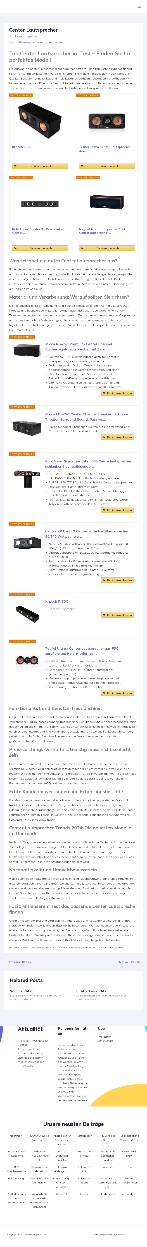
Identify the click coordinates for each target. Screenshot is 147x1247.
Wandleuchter (21, 991)
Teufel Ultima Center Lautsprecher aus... (105, 148)
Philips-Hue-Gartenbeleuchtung (107, 1182)
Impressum (104, 1036)
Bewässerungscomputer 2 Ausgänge (62, 1182)
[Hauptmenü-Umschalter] (139, 6)
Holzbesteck (107, 1194)
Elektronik (50, 995)
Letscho (84, 1194)
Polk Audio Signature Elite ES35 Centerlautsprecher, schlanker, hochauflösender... (88, 464)
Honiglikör (107, 1167)
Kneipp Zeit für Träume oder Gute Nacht (62, 1140)
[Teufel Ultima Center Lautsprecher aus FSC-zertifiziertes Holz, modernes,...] (107, 121)
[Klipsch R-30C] (27, 613)
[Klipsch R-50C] (40, 121)
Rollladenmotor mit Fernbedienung (17, 1198)
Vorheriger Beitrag (17, 961)
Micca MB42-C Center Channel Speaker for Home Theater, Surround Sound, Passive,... (86, 417)
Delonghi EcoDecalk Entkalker (62, 1155)
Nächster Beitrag (130, 961)
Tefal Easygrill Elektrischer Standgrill (107, 1155)
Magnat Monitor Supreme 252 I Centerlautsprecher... (102, 231)
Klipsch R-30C (56, 601)
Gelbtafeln (62, 1194)
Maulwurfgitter (130, 1194)
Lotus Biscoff (84, 1135)
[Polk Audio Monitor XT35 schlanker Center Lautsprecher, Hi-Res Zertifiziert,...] (40, 203)
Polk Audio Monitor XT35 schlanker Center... (38, 231)
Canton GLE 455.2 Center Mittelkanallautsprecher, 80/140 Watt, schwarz (87, 534)
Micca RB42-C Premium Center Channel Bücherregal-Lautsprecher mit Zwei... (78, 346)
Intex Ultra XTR (17, 1135)
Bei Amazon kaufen (41, 166)
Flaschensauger (17, 1178)
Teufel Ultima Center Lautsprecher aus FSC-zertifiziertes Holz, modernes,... (82, 651)
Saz (130, 1167)
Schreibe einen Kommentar (26, 995)
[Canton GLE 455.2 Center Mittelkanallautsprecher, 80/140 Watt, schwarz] (27, 543)
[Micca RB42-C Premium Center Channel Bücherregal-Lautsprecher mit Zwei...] (27, 351)
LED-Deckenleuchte (91, 991)
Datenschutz (105, 1041)
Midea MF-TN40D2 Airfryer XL (39, 1155)
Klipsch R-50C (22, 147)
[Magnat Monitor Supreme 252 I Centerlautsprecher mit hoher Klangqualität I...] (107, 203)
